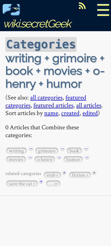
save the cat (22, 183)
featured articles (53, 105)
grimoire (47, 151)
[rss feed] (82, 5)
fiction (80, 175)
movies (16, 159)
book (74, 151)
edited (90, 113)
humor (73, 159)
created (70, 113)
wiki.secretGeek (37, 23)
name (51, 113)
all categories (46, 97)
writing (16, 151)
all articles (88, 105)
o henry (44, 159)
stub (52, 175)
